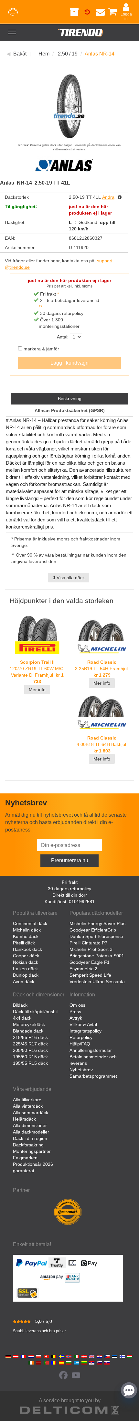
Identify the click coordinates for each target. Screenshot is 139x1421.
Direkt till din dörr (69, 895)
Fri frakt (70, 882)
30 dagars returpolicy (69, 888)
